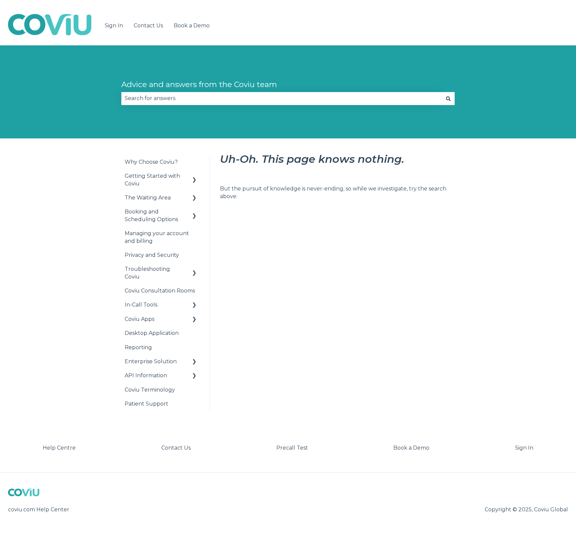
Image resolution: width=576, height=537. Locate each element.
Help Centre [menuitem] (59, 448)
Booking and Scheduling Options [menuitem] (151, 215)
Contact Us (148, 25)
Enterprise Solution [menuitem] (151, 361)
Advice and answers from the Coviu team (199, 84)
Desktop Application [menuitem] (152, 333)
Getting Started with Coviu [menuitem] (152, 179)
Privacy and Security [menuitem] (152, 255)
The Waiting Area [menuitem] (148, 197)
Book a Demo (192, 25)
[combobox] (281, 98)
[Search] (448, 98)
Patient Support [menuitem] (146, 404)
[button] (194, 176)
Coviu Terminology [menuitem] (150, 390)
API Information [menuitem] (146, 375)
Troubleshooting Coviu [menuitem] (147, 273)
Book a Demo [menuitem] (411, 448)
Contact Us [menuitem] (176, 448)
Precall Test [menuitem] (292, 448)
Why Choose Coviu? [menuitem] (151, 162)
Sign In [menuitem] (524, 448)
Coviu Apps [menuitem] (139, 319)
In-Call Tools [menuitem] (141, 305)
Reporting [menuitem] (138, 347)
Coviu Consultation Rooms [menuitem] (160, 291)
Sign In (114, 25)
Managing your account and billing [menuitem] (157, 237)
